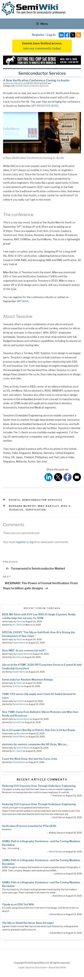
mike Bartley (48, 506)
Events (18, 85)
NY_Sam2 (17, 625)
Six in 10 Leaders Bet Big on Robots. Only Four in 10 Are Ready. (38, 730)
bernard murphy (22, 506)
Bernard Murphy (14, 83)
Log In (51, 35)
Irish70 (20, 701)
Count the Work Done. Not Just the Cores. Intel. (29, 758)
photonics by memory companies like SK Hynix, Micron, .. (35, 744)
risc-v (66, 506)
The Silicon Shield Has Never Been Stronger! (28, 922)
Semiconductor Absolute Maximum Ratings (27, 679)
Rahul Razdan (56, 851)
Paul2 (19, 621)
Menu (44, 23)
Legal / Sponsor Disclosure (32, 967)
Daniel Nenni (18, 642)
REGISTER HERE (48, 105)
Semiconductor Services (36, 85)
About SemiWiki (57, 967)
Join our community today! (42, 48)
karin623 (17, 722)
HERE (25, 301)
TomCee (16, 686)
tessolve (16, 509)
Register (38, 35)
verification (35, 509)
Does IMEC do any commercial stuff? (23, 650)
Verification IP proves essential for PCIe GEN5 (29, 826)
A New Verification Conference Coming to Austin (36, 80)
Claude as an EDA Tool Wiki (18, 904)
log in (33, 542)
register (21, 542)
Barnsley (16, 657)
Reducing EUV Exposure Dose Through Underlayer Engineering (39, 785)
